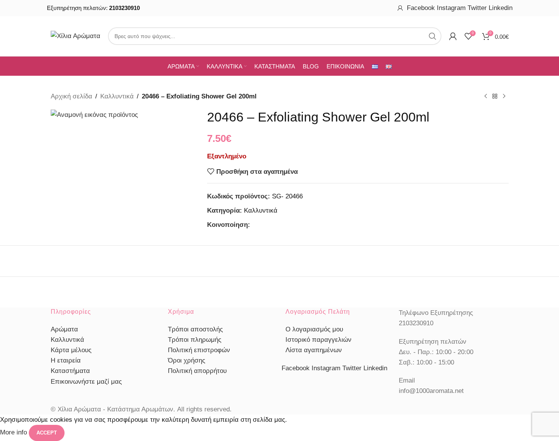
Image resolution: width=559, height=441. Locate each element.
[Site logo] (75, 35)
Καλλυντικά (117, 96)
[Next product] (504, 96)
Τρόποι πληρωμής (194, 339)
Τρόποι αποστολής (195, 329)
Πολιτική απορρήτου (197, 370)
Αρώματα (64, 329)
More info (14, 432)
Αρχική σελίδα (71, 96)
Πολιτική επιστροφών (199, 350)
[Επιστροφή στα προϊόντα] (494, 96)
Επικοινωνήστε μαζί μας (86, 381)
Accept (46, 433)
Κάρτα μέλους (71, 350)
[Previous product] (485, 96)
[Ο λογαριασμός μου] (400, 8)
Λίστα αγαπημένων (313, 350)
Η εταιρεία (66, 360)
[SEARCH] (432, 36)
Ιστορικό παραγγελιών (318, 339)
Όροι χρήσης (186, 360)
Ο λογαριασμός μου (314, 329)
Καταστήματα (70, 370)
